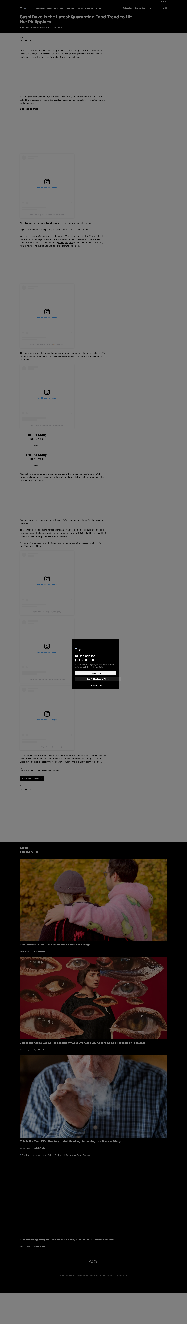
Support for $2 (96, 673)
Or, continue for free (96, 685)
